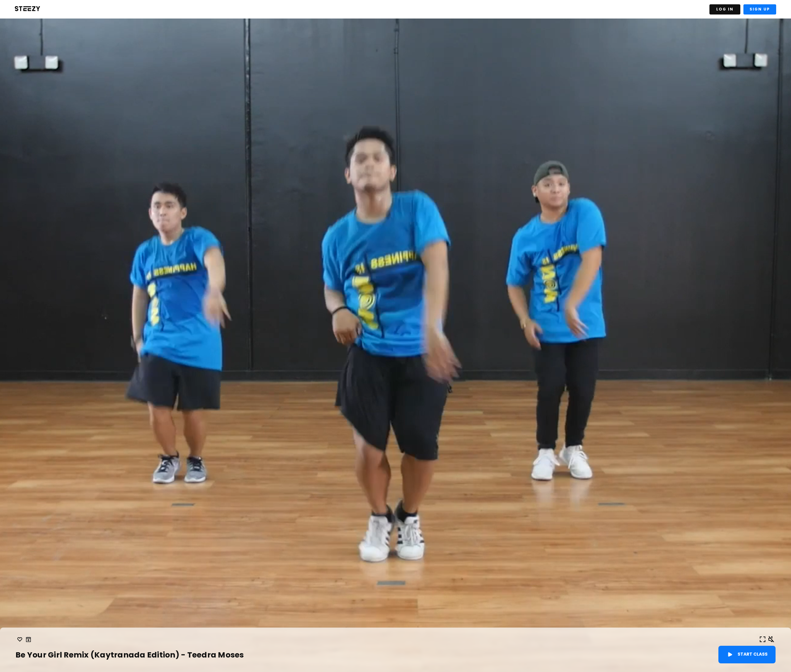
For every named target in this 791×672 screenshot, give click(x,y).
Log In (725, 9)
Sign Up (760, 9)
